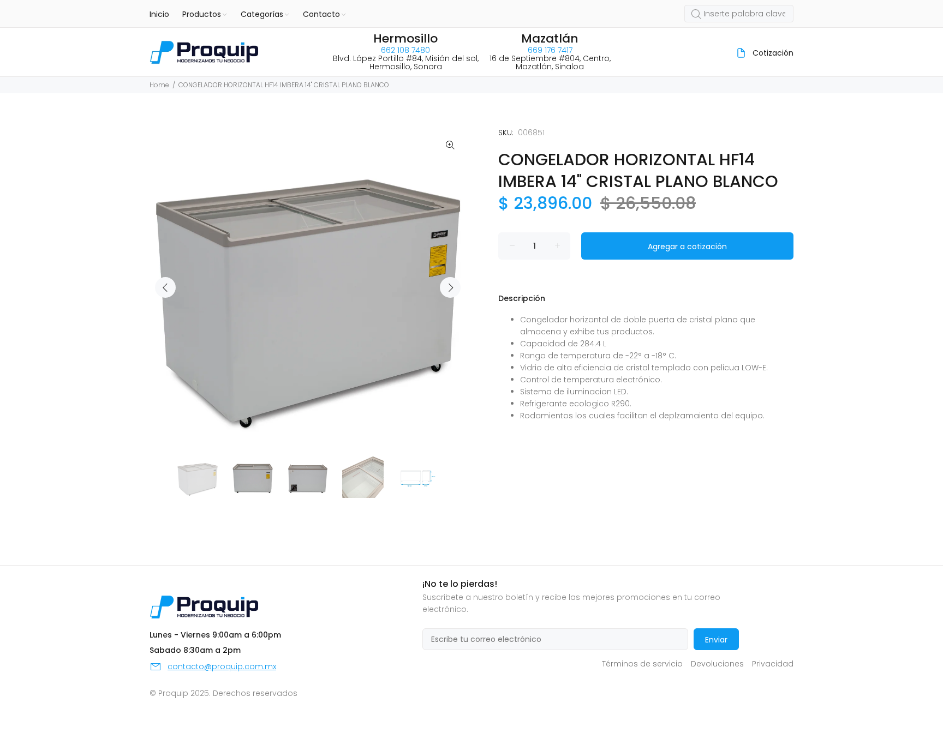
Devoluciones (717, 663)
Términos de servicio (642, 663)
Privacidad (772, 663)
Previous (165, 287)
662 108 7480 (405, 50)
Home (159, 84)
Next (450, 287)
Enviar (716, 639)
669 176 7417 (550, 50)
